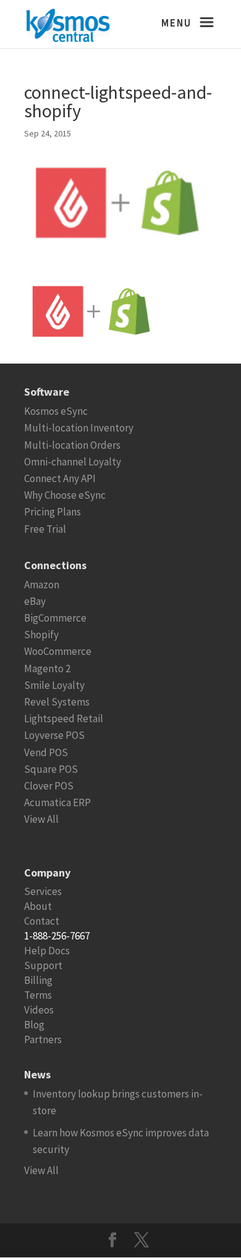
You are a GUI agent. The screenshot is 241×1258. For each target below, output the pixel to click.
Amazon (41, 584)
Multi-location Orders (72, 445)
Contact (41, 921)
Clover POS (49, 786)
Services (43, 891)
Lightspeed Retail (63, 718)
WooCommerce (57, 651)
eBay (35, 601)
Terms (38, 995)
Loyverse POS (54, 735)
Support (43, 965)
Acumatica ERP (57, 802)
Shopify (41, 634)
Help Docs (47, 950)
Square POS (51, 769)
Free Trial (45, 529)
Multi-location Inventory (78, 428)
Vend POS (46, 752)
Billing (38, 980)
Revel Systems (57, 702)
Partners (43, 1039)
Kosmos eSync (56, 411)
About (38, 906)
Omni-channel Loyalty (72, 462)
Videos (39, 1010)
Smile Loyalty (54, 685)
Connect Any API (60, 478)
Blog (34, 1024)
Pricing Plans (52, 512)
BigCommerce (55, 618)
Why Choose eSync (65, 495)
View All (41, 819)
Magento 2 (47, 668)
